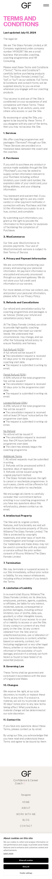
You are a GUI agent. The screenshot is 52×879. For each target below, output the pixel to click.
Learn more (8, 853)
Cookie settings (26, 873)
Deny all (26, 867)
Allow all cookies (26, 860)
